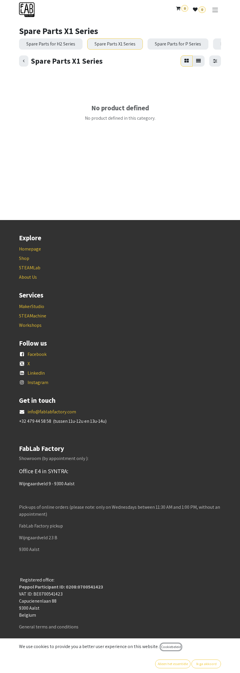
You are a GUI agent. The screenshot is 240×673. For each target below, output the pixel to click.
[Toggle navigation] (215, 10)
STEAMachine (32, 316)
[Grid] (187, 61)
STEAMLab (29, 268)
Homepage (30, 249)
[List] (198, 61)
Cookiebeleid (171, 647)
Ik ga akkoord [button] (206, 664)
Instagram (38, 382)
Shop (24, 258)
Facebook (37, 354)
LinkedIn (36, 373)
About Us (28, 277)
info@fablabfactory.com (52, 412)
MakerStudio (31, 306)
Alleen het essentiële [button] (173, 664)
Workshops (30, 325)
